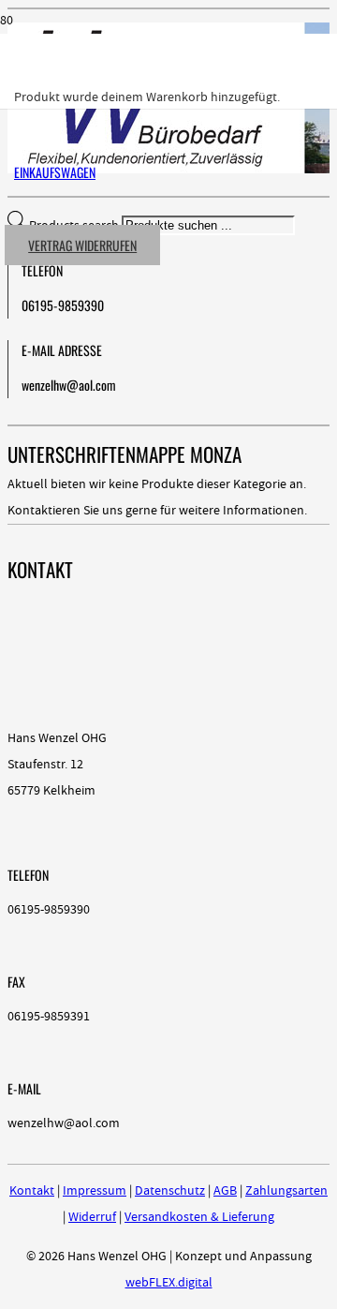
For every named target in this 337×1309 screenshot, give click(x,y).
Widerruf (92, 1217)
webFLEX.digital (168, 1282)
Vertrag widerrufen (82, 245)
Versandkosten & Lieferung (199, 1217)
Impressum (94, 1191)
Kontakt (31, 1191)
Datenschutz (170, 1191)
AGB (225, 1191)
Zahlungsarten (286, 1191)
